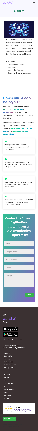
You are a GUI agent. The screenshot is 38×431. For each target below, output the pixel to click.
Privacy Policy (9, 368)
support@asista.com (17, 348)
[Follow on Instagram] (16, 339)
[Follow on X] (8, 339)
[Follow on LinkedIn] (12, 339)
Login (5, 392)
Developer (7, 395)
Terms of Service (10, 365)
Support (7, 359)
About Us (7, 353)
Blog (5, 386)
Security (7, 398)
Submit (29, 295)
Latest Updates (9, 389)
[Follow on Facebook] (4, 339)
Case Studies (8, 383)
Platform (7, 375)
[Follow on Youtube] (20, 339)
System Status (9, 362)
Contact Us (8, 356)
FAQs (6, 380)
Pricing (6, 377)
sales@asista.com (13, 346)
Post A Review (9, 419)
